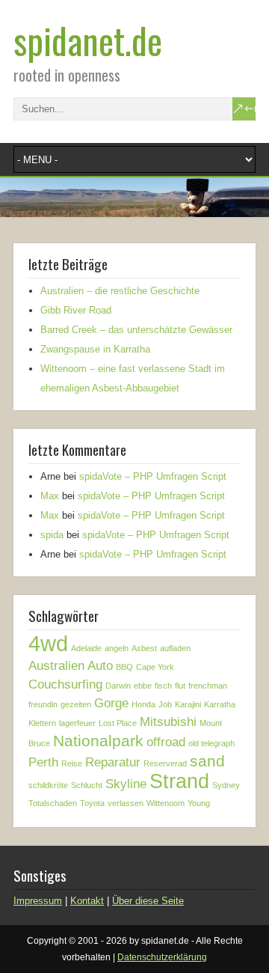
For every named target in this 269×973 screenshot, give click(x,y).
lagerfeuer (77, 723)
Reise (71, 763)
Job (165, 704)
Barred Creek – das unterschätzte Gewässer (136, 329)
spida (52, 534)
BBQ (124, 666)
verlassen (125, 803)
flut (180, 685)
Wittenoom (165, 803)
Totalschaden (52, 803)
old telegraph (211, 743)
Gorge (111, 703)
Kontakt (87, 900)
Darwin (118, 685)
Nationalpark (98, 740)
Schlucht (86, 785)
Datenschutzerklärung (162, 957)
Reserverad (165, 763)
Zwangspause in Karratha (95, 349)
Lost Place (118, 723)
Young (199, 803)
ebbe (143, 685)
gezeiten (76, 704)
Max (49, 495)
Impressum (37, 900)
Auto (100, 666)
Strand (179, 781)
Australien (56, 666)
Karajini (188, 704)
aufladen (175, 648)
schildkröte (48, 785)
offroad (165, 742)
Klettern (42, 723)
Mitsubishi (168, 722)
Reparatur (112, 762)
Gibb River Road (75, 310)
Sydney (226, 785)
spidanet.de (87, 40)
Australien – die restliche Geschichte (120, 290)
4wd (48, 643)
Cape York (155, 666)
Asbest (144, 648)
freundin (43, 704)
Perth (43, 762)
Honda (143, 704)
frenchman (207, 685)
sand (207, 760)
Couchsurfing (65, 684)
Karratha (219, 704)
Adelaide (86, 648)
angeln (117, 648)
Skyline (125, 784)
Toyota (92, 803)
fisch (163, 685)
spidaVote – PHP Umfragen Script (152, 476)
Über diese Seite (148, 900)
